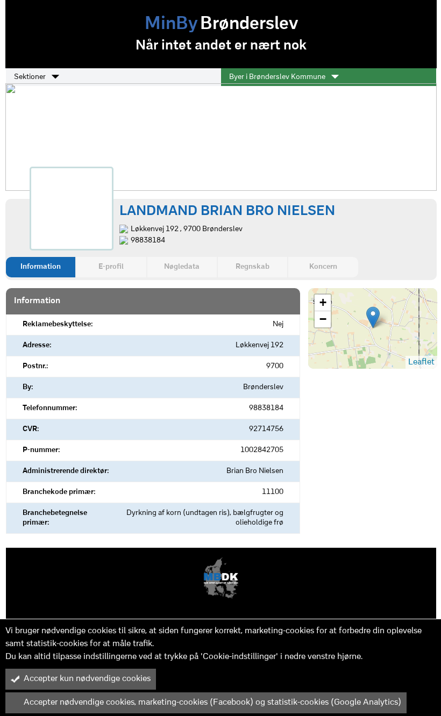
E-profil (111, 267)
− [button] (322, 319)
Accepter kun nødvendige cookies (87, 679)
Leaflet (421, 362)
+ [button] (322, 302)
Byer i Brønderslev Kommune (278, 77)
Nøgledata (182, 267)
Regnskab (252, 267)
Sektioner (30, 77)
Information (40, 267)
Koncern (323, 267)
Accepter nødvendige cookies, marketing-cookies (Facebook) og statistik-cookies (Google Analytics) (212, 702)
